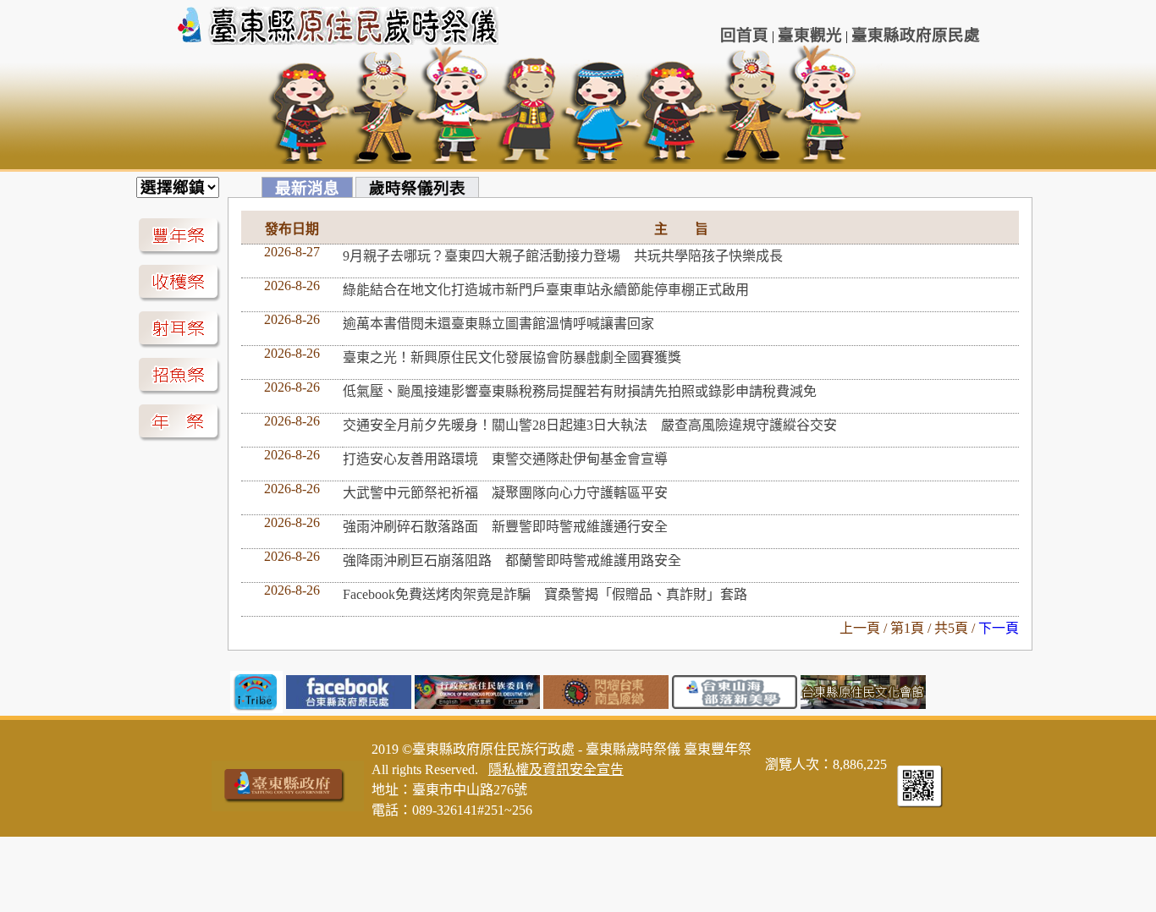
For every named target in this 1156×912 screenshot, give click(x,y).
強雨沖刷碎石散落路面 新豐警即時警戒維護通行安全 (505, 526)
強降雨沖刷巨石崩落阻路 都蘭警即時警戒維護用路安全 (512, 560)
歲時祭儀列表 (417, 188)
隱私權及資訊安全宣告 (556, 769)
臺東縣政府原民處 (915, 35)
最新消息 (307, 188)
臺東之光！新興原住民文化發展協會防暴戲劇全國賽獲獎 (512, 357)
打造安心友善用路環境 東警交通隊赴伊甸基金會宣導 (505, 459)
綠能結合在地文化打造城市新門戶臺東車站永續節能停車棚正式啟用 (552, 290)
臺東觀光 (810, 35)
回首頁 (744, 35)
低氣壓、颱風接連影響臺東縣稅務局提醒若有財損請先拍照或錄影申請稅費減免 (580, 391)
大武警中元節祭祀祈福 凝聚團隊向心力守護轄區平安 (505, 493)
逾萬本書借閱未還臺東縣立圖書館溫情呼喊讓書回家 (498, 323)
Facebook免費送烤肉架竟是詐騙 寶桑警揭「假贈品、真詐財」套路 (545, 594)
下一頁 (998, 628)
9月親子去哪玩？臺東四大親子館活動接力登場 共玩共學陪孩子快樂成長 (563, 256)
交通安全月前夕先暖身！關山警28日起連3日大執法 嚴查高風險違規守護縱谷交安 (590, 425)
